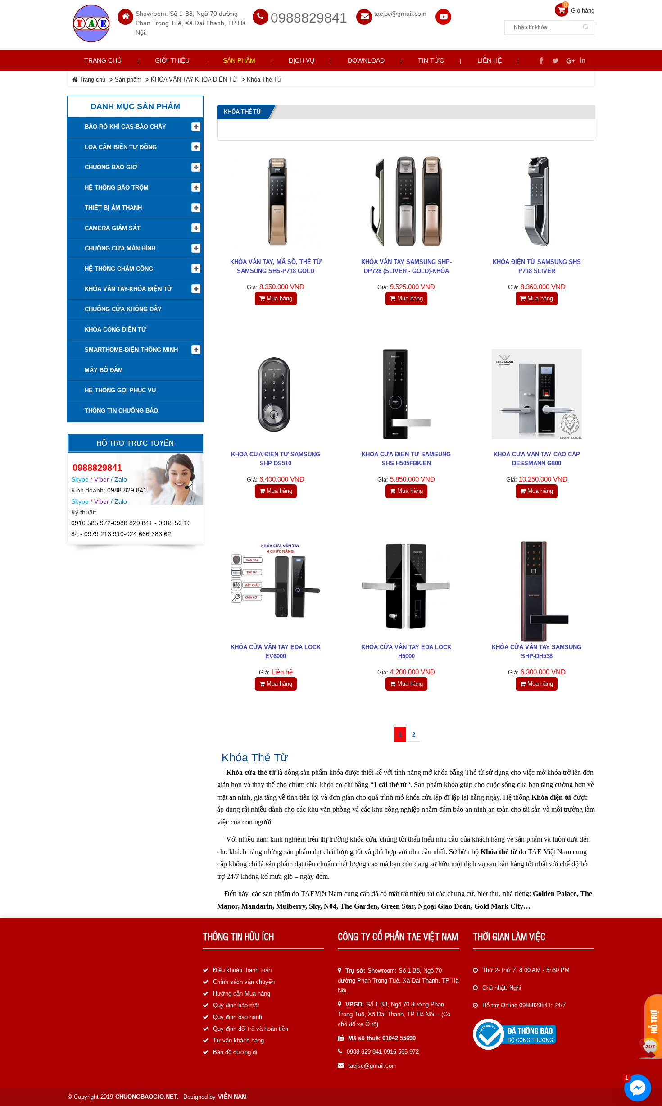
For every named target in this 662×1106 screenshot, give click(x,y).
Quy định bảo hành (237, 1017)
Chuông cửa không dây (123, 309)
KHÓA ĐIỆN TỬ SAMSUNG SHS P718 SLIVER (537, 266)
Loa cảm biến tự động (121, 147)
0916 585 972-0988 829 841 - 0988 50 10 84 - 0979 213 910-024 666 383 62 (131, 528)
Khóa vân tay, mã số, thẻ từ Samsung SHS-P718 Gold (276, 266)
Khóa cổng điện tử (115, 329)
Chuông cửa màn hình (120, 248)
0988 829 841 (127, 490)
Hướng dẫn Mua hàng (241, 993)
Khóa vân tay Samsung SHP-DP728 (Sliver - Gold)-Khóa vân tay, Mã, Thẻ (406, 271)
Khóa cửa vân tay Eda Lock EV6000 (276, 652)
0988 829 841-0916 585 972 (383, 1051)
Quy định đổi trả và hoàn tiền (250, 1028)
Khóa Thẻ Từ (264, 79)
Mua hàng (278, 298)
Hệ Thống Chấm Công (119, 268)
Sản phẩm (128, 79)
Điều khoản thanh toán (242, 970)
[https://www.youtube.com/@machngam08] (443, 17)
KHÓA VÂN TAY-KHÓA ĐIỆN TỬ (194, 79)
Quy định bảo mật (236, 1005)
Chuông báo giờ (111, 167)
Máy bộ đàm (104, 370)
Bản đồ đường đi (235, 1052)
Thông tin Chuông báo (121, 410)
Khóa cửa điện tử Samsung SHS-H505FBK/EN (406, 459)
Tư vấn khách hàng (238, 1040)
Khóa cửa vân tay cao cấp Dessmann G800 (537, 459)
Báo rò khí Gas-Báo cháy (125, 126)
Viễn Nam (232, 1096)
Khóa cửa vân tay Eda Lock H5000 (406, 652)
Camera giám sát (113, 228)
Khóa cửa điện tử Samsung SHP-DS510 (275, 459)
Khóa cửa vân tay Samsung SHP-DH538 (536, 652)
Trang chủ (103, 60)
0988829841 (309, 17)
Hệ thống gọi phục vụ (120, 390)
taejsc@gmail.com (372, 1065)
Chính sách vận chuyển (244, 982)
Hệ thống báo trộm (117, 187)
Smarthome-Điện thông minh (131, 349)
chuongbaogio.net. (147, 1096)
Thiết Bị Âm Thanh (113, 208)
